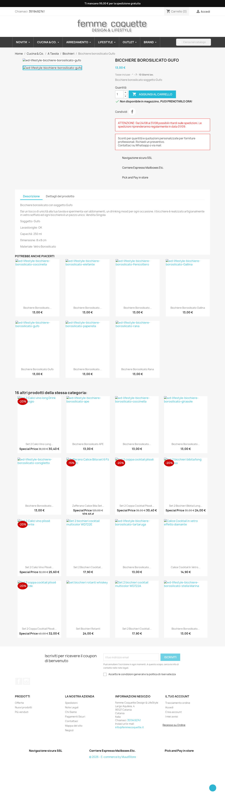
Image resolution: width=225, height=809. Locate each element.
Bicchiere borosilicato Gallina (188, 307)
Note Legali (71, 707)
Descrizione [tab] (31, 196)
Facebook (18, 681)
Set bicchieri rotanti (88, 628)
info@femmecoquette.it (129, 727)
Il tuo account (177, 696)
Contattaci (71, 721)
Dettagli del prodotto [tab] (60, 196)
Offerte (19, 702)
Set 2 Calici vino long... (39, 444)
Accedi (169, 707)
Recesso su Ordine (174, 725)
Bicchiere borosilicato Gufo (37, 369)
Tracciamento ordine (177, 702)
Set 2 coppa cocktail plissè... (137, 505)
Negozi (69, 730)
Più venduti (21, 712)
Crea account (173, 712)
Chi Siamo (71, 712)
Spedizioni (71, 702)
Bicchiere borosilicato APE (88, 444)
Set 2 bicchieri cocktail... (88, 567)
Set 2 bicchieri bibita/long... (185, 505)
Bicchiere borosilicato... (37, 307)
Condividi (132, 111)
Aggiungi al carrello (152, 94)
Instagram (26, 681)
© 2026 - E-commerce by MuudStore (112, 757)
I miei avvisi (171, 716)
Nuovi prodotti (23, 707)
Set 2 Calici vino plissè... (39, 567)
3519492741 (37, 11)
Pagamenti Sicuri (75, 716)
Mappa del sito (73, 725)
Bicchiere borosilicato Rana (137, 369)
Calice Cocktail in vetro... (185, 567)
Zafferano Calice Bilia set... (88, 505)
